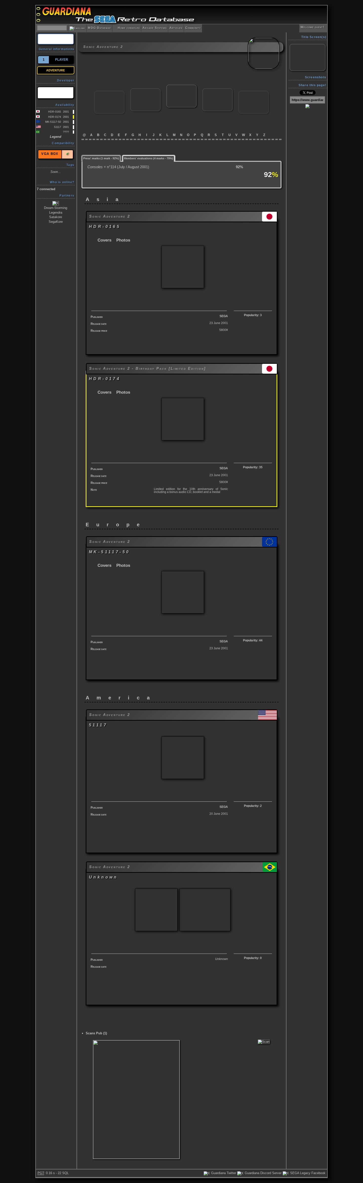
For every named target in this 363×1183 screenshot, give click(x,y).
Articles (175, 28)
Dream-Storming (55, 208)
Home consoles (127, 28)
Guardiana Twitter (223, 1173)
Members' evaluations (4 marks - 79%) (148, 158)
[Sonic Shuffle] (217, 90)
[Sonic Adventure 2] (181, 87)
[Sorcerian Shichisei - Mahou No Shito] (253, 93)
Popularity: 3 (253, 315)
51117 (57, 126)
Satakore (55, 217)
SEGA (224, 316)
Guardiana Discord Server (263, 1173)
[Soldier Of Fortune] (109, 93)
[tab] (101, 158)
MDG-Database (99, 28)
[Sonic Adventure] (145, 90)
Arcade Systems (154, 28)
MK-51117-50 (53, 121)
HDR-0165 (54, 111)
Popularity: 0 (253, 958)
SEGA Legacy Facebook (307, 1173)
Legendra (55, 212)
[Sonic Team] (55, 93)
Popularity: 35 (252, 467)
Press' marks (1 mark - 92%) (101, 158)
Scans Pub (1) (96, 1033)
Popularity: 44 (252, 640)
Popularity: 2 (253, 806)
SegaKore (56, 222)
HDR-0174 (54, 116)
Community (193, 28)
